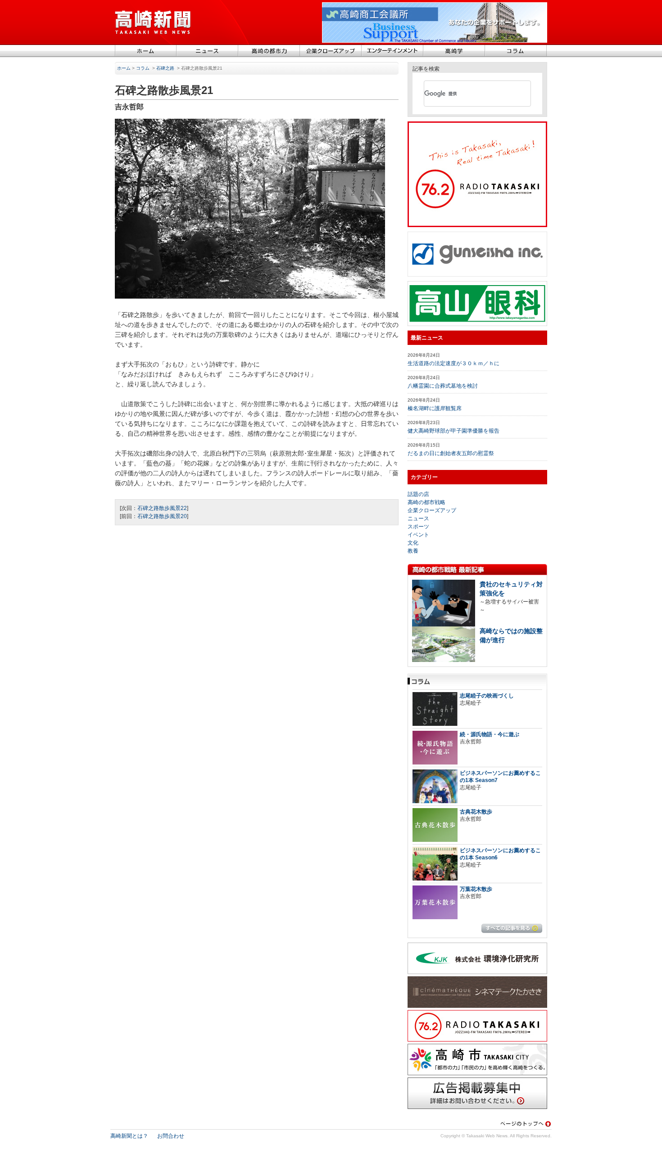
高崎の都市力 (269, 51)
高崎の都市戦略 (426, 502)
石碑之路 (165, 68)
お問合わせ (170, 1136)
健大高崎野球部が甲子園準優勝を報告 (453, 431)
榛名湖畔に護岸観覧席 (435, 408)
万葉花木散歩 (476, 889)
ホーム (146, 51)
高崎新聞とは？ (129, 1136)
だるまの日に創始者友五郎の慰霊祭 (451, 453)
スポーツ (418, 526)
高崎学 (454, 51)
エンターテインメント (392, 51)
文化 (413, 543)
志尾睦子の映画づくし (487, 696)
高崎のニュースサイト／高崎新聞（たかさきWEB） (153, 22)
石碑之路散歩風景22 (162, 508)
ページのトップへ (526, 1123)
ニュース (207, 51)
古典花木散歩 (476, 812)
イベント (418, 535)
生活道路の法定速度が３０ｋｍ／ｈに (453, 363)
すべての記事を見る (511, 928)
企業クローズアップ (331, 51)
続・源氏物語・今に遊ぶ (489, 734)
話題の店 (418, 494)
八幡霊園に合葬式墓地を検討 (443, 386)
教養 (413, 551)
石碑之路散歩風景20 (162, 516)
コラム (516, 51)
